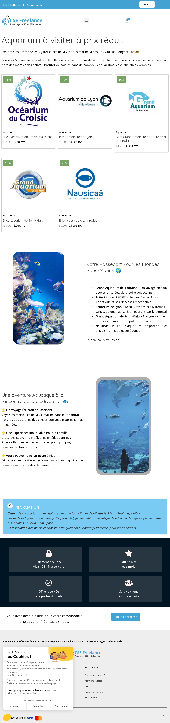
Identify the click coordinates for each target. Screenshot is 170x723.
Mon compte (35, 5)
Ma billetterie (11, 5)
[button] (86, 20)
